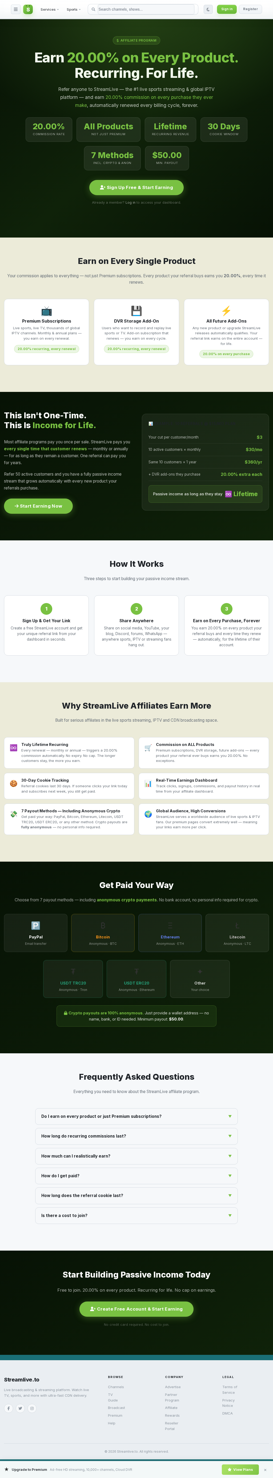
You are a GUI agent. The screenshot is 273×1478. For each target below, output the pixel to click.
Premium (115, 1415)
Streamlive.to (21, 1379)
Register (250, 9)
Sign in (226, 9)
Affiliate (171, 1407)
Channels (115, 1387)
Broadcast (115, 1407)
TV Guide (113, 1397)
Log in (130, 202)
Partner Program (172, 1397)
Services (48, 9)
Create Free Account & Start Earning (139, 1309)
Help (111, 1423)
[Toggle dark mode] (208, 9)
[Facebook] (8, 1408)
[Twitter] (20, 1408)
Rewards (172, 1415)
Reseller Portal (171, 1426)
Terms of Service (229, 1390)
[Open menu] (16, 9)
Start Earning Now (40, 506)
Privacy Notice (228, 1403)
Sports (72, 9)
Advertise (172, 1387)
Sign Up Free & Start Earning (139, 187)
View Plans (243, 1469)
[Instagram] (32, 1408)
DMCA (227, 1413)
